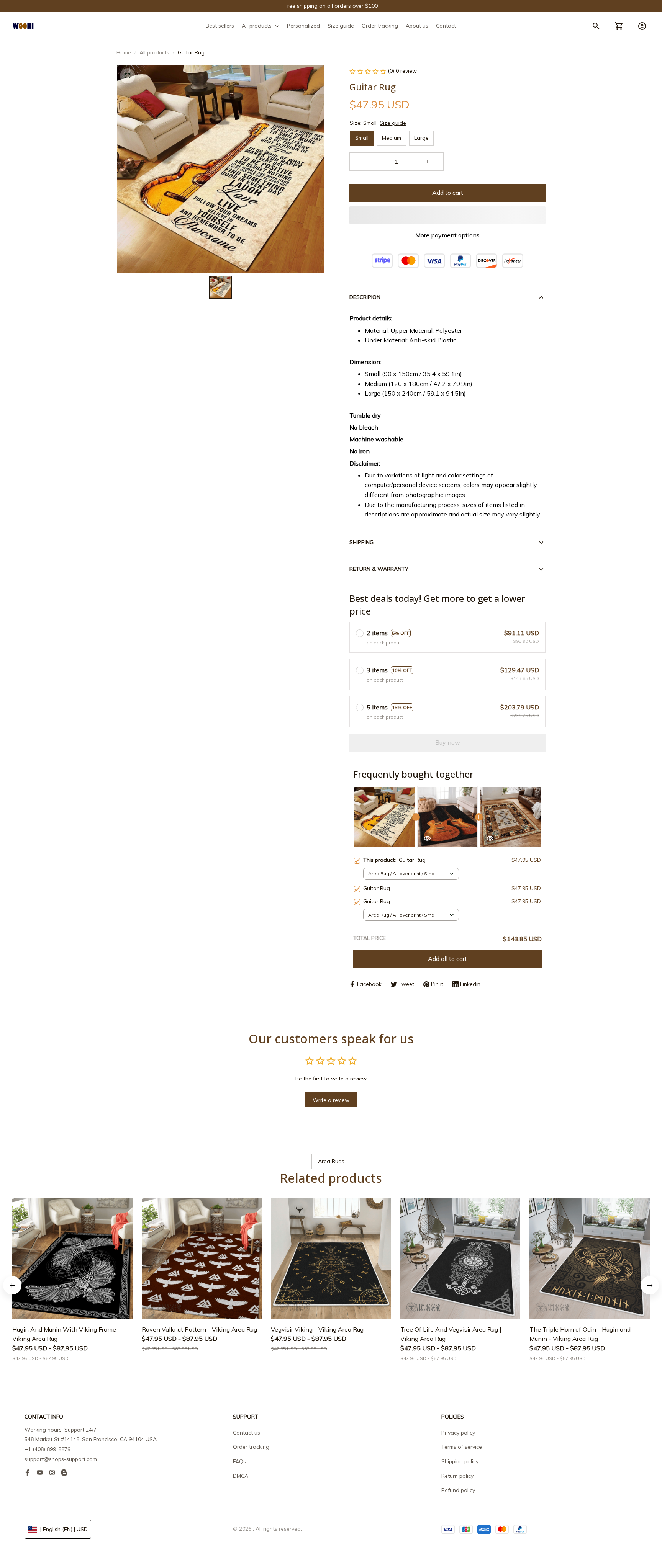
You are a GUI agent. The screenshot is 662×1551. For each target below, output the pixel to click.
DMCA (240, 1476)
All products (154, 52)
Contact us (246, 1432)
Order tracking (251, 1446)
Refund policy (458, 1490)
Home (123, 52)
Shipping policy (459, 1461)
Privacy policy (458, 1432)
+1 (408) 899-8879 (47, 1449)
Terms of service (461, 1446)
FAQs (239, 1461)
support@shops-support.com (61, 1459)
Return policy (457, 1476)
